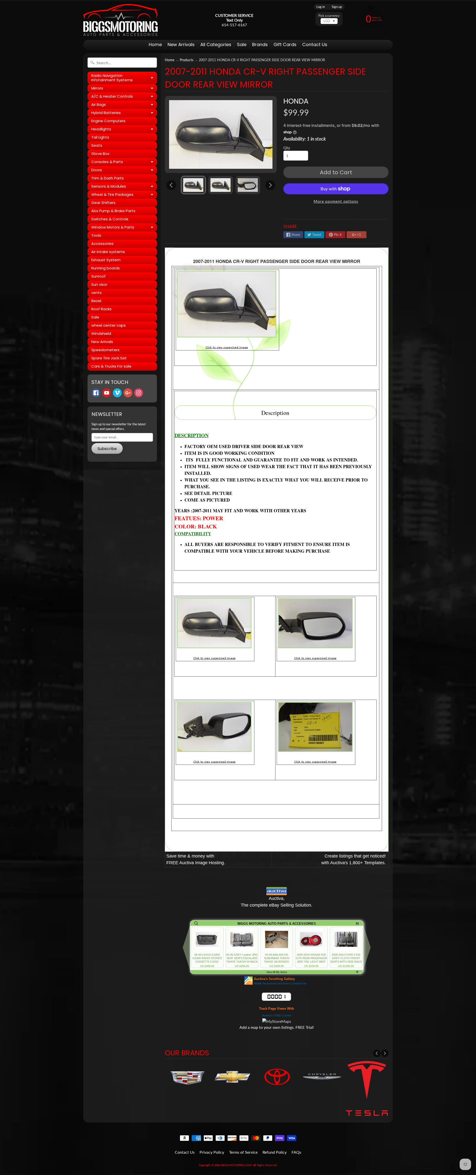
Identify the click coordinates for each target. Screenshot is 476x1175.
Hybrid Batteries (124, 113)
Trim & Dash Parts (107, 178)
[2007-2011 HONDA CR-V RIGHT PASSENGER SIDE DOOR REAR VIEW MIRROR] (193, 185)
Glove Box (100, 153)
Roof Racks (101, 309)
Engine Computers (108, 120)
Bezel (96, 300)
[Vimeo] (117, 392)
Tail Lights (100, 137)
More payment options (336, 201)
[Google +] (127, 392)
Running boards (105, 268)
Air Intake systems (108, 251)
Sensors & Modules (124, 187)
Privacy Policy (212, 1152)
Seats (96, 145)
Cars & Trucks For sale (111, 366)
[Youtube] (106, 392)
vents (96, 292)
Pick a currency (329, 16)
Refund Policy (275, 1152)
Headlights (124, 129)
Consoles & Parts (124, 162)
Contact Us (314, 44)
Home (155, 44)
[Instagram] (138, 392)
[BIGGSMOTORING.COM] (120, 20)
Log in (320, 6)
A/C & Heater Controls (124, 97)
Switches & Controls (109, 219)
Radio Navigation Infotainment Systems (124, 78)
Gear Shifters (103, 202)
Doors (124, 170)
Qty (286, 147)
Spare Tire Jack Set (109, 358)
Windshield (101, 333)
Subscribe (107, 449)
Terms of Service (243, 1152)
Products (186, 60)
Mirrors (124, 89)
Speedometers (105, 349)
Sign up (337, 6)
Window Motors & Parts (124, 228)
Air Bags (124, 105)
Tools (96, 235)
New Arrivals (181, 44)
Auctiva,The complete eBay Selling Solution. (276, 902)
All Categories (215, 44)
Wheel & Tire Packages (124, 195)
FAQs (296, 1152)
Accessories (102, 243)
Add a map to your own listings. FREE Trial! (276, 1027)
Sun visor (99, 284)
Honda (295, 101)
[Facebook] (95, 392)
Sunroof (98, 276)
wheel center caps (108, 325)
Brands (260, 44)
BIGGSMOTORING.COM (236, 1165)
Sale (241, 44)
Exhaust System (105, 259)
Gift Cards (285, 44)
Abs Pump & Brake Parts (113, 210)
